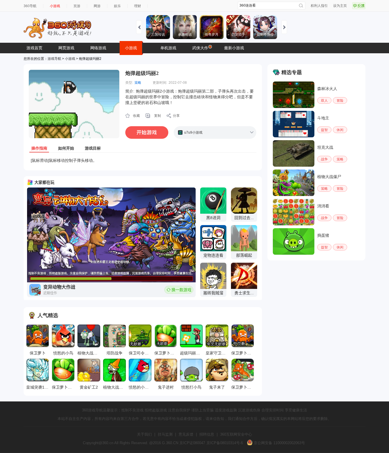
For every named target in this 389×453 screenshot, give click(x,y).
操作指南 (39, 148)
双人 (324, 101)
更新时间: (160, 83)
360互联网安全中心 (236, 434)
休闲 (340, 130)
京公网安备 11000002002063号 (279, 443)
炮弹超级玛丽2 (142, 73)
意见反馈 (186, 434)
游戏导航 (54, 59)
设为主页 (340, 6)
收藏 (136, 116)
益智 (324, 130)
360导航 (30, 6)
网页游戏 (66, 48)
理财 (137, 6)
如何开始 (66, 148)
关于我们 (144, 434)
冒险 (340, 101)
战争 (324, 159)
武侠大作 (200, 48)
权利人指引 (319, 6)
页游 (76, 6)
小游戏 (55, 6)
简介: (129, 91)
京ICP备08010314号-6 (224, 443)
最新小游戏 (234, 48)
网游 (97, 6)
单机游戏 (168, 48)
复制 (157, 116)
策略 (137, 83)
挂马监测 (165, 434)
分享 (176, 116)
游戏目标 (93, 148)
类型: (129, 83)
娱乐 (117, 6)
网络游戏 (98, 48)
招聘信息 (206, 434)
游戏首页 (34, 48)
